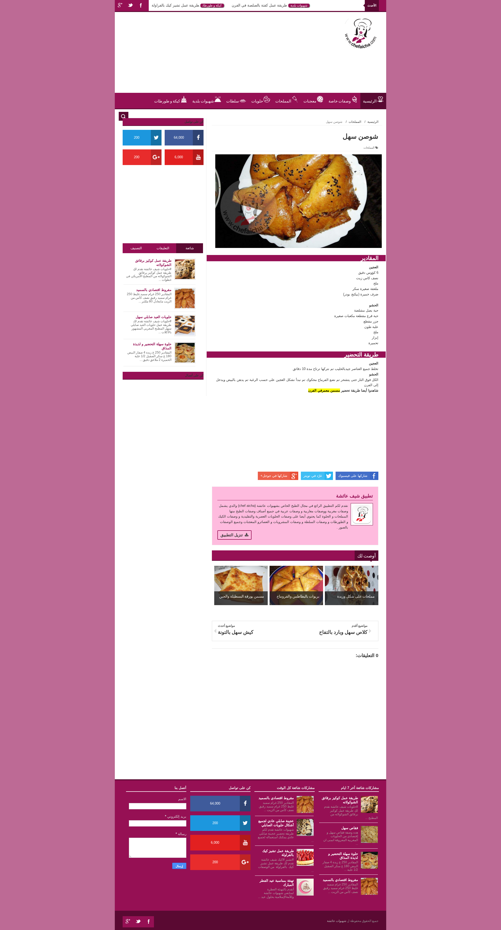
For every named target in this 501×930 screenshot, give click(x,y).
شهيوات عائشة (337, 921)
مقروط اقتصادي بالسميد (340, 880)
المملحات (283, 101)
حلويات (156, 5)
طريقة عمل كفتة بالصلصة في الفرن (277, 5)
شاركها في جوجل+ (273, 476)
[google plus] (120, 5)
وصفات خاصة (340, 101)
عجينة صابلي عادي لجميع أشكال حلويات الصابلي (276, 823)
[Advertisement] (215, 56)
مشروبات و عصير (363, 116)
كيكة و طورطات (230, 5)
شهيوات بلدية (317, 5)
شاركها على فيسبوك (352, 476)
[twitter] (130, 5)
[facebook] (141, 5)
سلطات (232, 101)
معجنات (309, 101)
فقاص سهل (349, 828)
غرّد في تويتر (312, 476)
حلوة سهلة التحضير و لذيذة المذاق (343, 856)
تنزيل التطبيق (231, 535)
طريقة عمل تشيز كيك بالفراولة (193, 5)
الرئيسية (370, 101)
